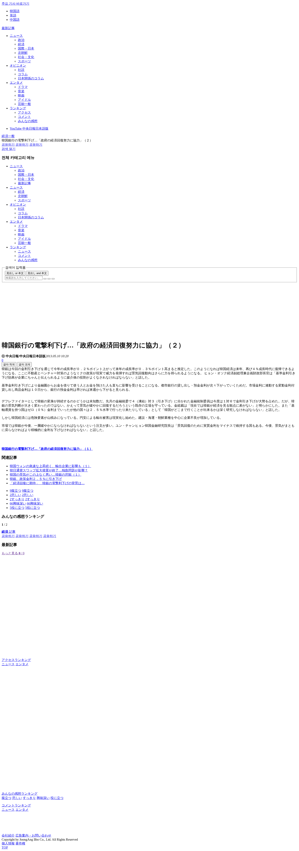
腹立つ (6, 798)
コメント (24, 116)
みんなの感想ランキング (19, 793)
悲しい (17, 798)
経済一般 (8, 136)
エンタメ (16, 82)
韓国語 (15, 11)
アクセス (24, 112)
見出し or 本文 (15, 273)
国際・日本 (26, 48)
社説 (21, 70)
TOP (5, 847)
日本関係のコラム (31, 78)
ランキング (18, 108)
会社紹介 (8, 835)
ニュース (16, 35)
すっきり (29, 798)
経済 (21, 44)
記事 (8, 531)
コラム (23, 74)
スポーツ (24, 61)
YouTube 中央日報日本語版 (29, 128)
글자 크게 (24, 364)
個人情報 (8, 843)
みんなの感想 (27, 121)
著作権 (20, 843)
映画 (21, 95)
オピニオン (18, 65)
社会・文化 (26, 57)
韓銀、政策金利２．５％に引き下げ (36, 479)
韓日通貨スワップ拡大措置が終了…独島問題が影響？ (49, 470)
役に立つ (56, 798)
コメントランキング (16, 805)
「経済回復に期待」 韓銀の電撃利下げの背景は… (47, 483)
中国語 (15, 19)
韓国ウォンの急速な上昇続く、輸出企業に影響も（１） (50, 466)
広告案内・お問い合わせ (33, 835)
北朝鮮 (23, 52)
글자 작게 (9, 364)
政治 (21, 40)
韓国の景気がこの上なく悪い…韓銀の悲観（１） (45, 474)
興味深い (43, 798)
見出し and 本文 (37, 273)
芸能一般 (24, 104)
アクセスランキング (16, 660)
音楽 (21, 91)
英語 (13, 15)
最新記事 (8, 28)
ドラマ (23, 87)
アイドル (24, 99)
